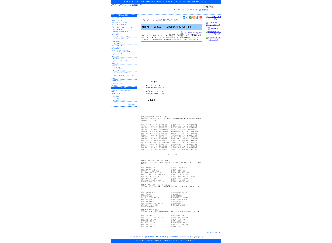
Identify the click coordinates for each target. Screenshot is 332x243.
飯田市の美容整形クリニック (179, 219)
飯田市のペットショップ (148, 224)
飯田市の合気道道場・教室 (179, 167)
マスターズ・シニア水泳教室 (121, 36)
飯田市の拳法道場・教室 (178, 171)
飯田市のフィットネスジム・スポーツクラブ (154, 174)
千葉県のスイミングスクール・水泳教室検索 (154, 137)
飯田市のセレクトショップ (148, 215)
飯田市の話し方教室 (177, 194)
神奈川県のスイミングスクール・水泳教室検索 (184, 131)
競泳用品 (114, 65)
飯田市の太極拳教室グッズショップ (151, 172)
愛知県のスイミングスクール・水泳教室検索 (154, 138)
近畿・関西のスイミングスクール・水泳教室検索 (155, 142)
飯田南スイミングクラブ (154, 91)
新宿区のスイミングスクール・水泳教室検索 (184, 126)
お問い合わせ (198, 237)
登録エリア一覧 (116, 94)
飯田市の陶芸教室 (176, 203)
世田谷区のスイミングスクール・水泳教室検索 (154, 129)
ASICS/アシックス (117, 83)
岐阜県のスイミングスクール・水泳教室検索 (184, 140)
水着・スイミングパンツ (119, 56)
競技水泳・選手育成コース (120, 31)
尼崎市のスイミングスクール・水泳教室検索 (184, 146)
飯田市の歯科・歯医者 (147, 221)
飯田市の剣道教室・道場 (148, 169)
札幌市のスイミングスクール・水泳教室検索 (154, 124)
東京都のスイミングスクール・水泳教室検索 (154, 126)
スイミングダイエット (118, 45)
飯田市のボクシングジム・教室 (180, 172)
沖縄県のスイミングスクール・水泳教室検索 (184, 149)
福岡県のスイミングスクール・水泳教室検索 (154, 149)
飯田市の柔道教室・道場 (148, 167)
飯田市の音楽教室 (146, 194)
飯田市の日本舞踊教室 (147, 207)
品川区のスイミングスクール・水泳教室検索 (184, 128)
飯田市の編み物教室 (146, 196)
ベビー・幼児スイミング (119, 25)
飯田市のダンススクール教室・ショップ (183, 178)
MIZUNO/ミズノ (116, 85)
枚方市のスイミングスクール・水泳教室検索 (154, 144)
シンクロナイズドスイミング (120, 38)
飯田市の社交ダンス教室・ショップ (151, 180)
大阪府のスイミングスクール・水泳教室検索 (184, 142)
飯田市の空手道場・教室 (178, 169)
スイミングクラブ (117, 18)
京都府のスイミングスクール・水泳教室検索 (154, 147)
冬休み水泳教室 (117, 29)
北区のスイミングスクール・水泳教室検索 (183, 129)
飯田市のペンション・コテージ (180, 224)
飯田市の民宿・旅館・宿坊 (148, 226)
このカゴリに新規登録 (194, 33)
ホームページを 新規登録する (131, 104)
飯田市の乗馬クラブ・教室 (148, 178)
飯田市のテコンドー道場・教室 (150, 171)
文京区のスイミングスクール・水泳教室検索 (154, 128)
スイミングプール (117, 20)
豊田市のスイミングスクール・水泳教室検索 (154, 140)
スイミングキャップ (117, 58)
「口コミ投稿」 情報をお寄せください (118, 99)
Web (178, 10)
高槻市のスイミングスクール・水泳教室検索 (184, 144)
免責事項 (163, 237)
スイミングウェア (117, 54)
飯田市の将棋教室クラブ (178, 201)
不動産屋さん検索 (176, 226)
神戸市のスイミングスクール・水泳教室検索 (154, 146)
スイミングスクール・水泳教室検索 (142, 2)
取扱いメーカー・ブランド (122, 75)
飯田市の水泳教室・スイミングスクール (183, 176)
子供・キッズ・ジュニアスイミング (122, 27)
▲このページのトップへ (214, 232)
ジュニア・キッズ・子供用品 (121, 72)
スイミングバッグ (117, 63)
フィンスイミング (117, 41)
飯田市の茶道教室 (176, 196)
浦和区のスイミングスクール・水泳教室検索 (184, 135)
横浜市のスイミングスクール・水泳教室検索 (154, 133)
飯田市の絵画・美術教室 (178, 205)
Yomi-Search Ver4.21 (171, 155)
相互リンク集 (186, 237)
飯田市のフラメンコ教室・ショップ (181, 180)
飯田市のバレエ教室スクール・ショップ (152, 182)
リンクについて (116, 96)
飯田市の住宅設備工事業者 (179, 222)
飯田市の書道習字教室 (147, 201)
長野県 (176, 20)
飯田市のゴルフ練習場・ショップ (181, 174)
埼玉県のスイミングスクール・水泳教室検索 (154, 135)
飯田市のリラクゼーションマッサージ (152, 217)
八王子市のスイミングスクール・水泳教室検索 (154, 131)
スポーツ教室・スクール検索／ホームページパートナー (167, 240)
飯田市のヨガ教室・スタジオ (179, 182)
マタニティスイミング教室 (119, 22)
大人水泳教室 (115, 34)
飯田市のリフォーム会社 (148, 222)
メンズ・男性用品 (118, 68)
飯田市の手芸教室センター (179, 199)
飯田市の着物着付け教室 (148, 192)
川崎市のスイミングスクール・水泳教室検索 (184, 133)
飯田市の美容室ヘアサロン (148, 219)
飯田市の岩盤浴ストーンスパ (179, 215)
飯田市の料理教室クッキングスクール (152, 203)
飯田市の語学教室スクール (179, 192)
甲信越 (169, 20)
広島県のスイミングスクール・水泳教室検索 (184, 147)
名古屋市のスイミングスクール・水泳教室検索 (184, 138)
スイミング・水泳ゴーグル (119, 61)
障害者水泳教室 (116, 48)
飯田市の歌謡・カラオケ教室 (179, 197)
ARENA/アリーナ (117, 80)
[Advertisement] (167, 61)
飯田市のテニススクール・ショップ (151, 176)
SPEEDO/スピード (117, 78)
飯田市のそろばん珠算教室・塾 (150, 197)
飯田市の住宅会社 (176, 221)
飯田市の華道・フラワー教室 (149, 205)
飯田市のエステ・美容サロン (179, 217)
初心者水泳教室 (116, 43)
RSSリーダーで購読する (122, 90)
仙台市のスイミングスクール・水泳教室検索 (184, 124)
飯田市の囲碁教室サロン (148, 199)
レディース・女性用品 (119, 70)
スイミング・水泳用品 (121, 51)
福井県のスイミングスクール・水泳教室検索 (184, 137)
